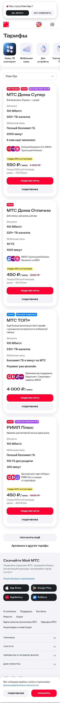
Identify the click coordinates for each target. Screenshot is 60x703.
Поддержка (26, 611)
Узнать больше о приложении (18, 578)
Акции (19, 616)
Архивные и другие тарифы (30, 546)
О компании (9, 611)
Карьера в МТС (48, 622)
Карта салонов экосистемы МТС (20, 622)
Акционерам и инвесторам (17, 627)
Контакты (41, 611)
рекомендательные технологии (21, 685)
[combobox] (30, 76)
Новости (7, 616)
